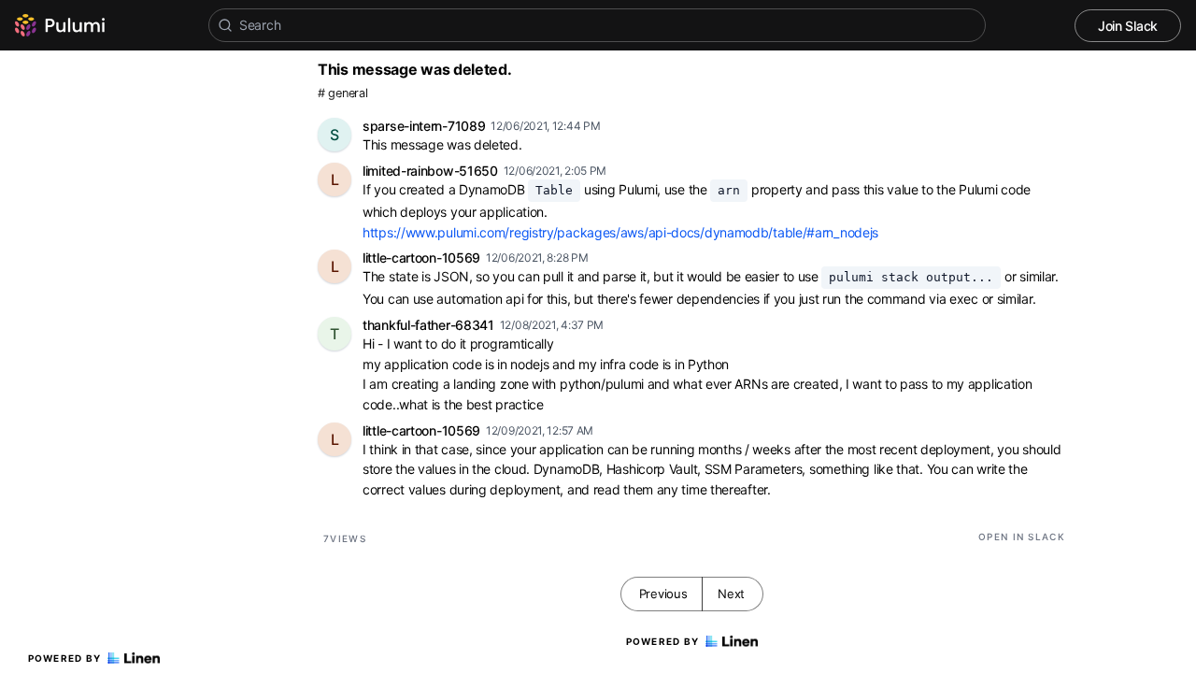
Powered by (65, 658)
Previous (663, 593)
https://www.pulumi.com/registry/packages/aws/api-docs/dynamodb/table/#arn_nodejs (620, 232)
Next (731, 593)
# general (342, 93)
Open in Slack (1021, 536)
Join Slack (1128, 26)
